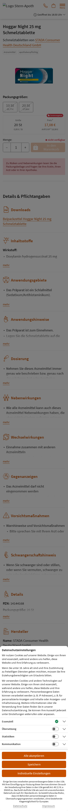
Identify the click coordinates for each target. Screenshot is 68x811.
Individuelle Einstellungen (34, 773)
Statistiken (8, 736)
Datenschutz (20, 806)
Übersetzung (9, 729)
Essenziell (7, 721)
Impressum (48, 806)
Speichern (34, 764)
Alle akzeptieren (34, 756)
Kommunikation (11, 744)
